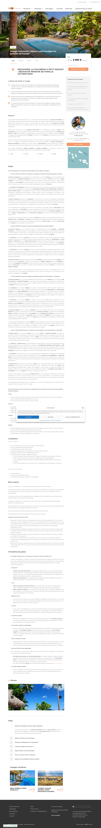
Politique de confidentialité (44, 420)
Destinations (26, 8)
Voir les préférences (73, 417)
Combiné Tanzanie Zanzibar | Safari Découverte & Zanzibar (46, 790)
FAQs (36, 60)
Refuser (50, 417)
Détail (13, 60)
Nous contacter (83, 2)
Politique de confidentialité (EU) (38, 811)
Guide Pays (12, 813)
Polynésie (12, 141)
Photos (29, 60)
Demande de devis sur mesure (84, 8)
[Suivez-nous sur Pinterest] (88, 824)
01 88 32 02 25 (78, 135)
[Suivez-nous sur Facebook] (86, 824)
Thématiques (37, 8)
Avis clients (60, 8)
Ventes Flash (68, 8)
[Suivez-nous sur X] (90, 824)
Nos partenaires (13, 811)
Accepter (28, 417)
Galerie (13, 47)
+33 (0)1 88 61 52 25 (95, 2)
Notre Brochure (34, 809)
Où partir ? (12, 816)
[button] (82, 408)
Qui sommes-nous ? (14, 806)
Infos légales (12, 809)
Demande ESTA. (58, 663)
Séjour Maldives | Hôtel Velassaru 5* (18, 789)
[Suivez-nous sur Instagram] (92, 824)
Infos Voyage (49, 8)
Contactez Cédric (78, 144)
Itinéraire (21, 60)
